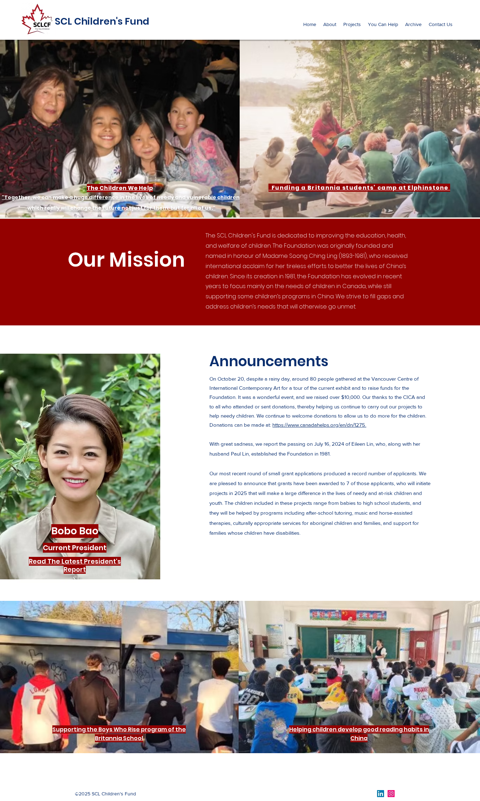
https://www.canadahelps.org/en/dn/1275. (319, 425)
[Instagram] (391, 793)
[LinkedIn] (380, 793)
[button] (330, 24)
